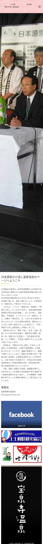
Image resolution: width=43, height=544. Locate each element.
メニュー (39, 6)
